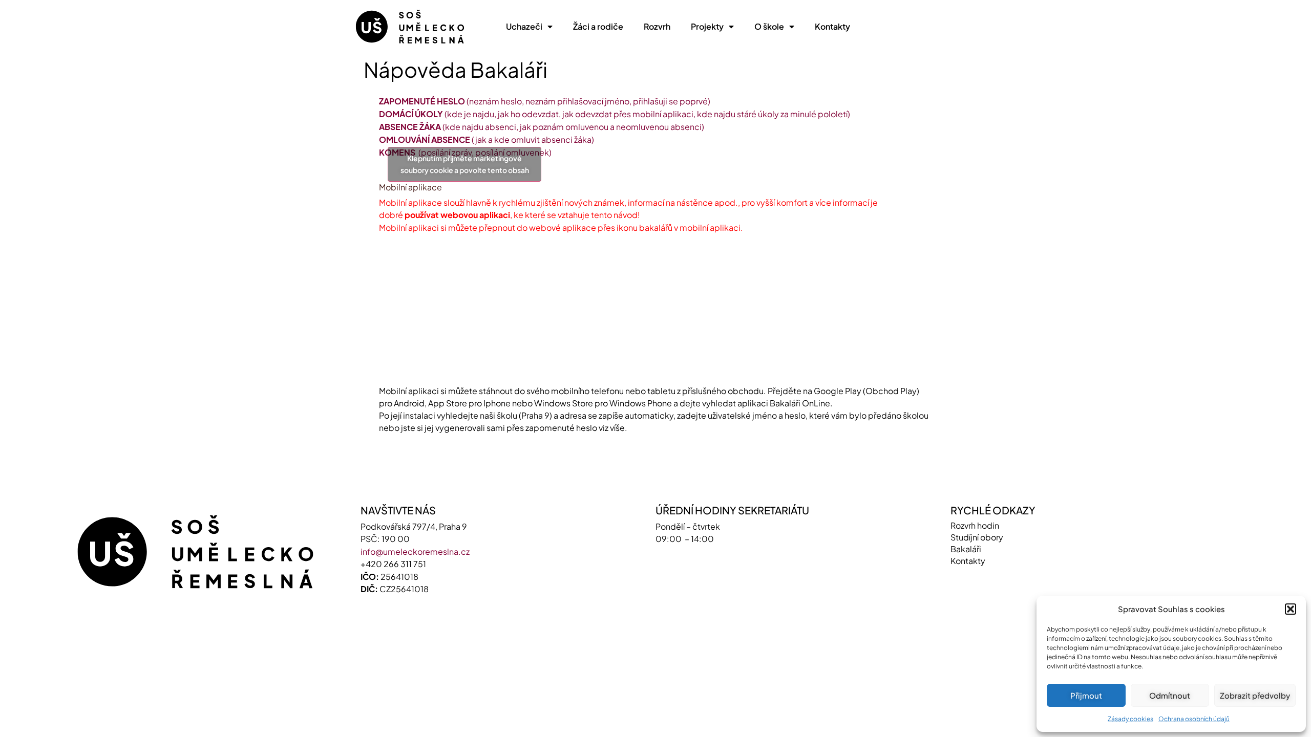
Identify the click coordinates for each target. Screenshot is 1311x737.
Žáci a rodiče (598, 26)
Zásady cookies (1130, 719)
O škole (769, 26)
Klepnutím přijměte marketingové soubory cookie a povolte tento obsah (464, 212)
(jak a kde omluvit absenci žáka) (486, 139)
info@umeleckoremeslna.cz (415, 647)
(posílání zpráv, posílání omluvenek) (465, 152)
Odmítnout (1169, 695)
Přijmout (1086, 695)
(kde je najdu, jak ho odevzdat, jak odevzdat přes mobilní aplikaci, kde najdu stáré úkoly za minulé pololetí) (614, 114)
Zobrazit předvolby (1255, 695)
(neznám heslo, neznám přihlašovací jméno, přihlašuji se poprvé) (544, 101)
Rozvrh (657, 26)
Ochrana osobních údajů (1194, 719)
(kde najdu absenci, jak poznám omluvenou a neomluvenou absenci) (541, 126)
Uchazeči (524, 26)
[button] (1290, 609)
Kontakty (832, 26)
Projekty (707, 26)
